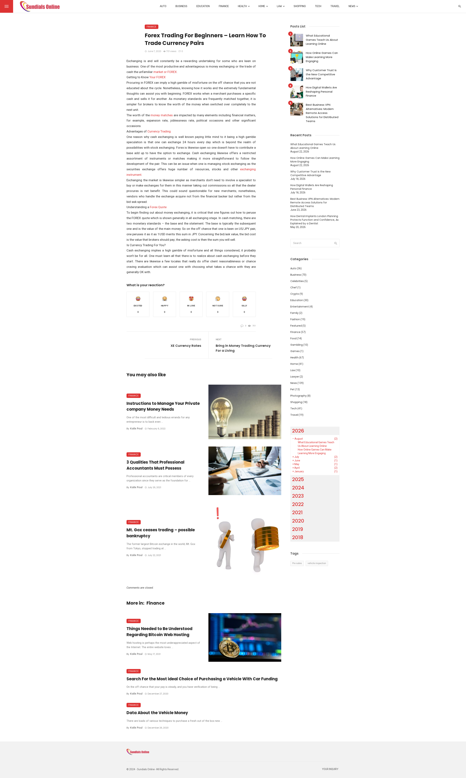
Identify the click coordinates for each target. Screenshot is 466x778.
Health (242, 6)
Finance (224, 6)
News (352, 6)
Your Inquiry (330, 769)
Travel (334, 6)
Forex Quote (158, 207)
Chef (293, 287)
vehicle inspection (317, 563)
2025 (298, 479)
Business (181, 6)
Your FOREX (157, 77)
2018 (297, 537)
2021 (297, 512)
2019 (297, 529)
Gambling (296, 345)
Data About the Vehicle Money (157, 713)
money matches (162, 115)
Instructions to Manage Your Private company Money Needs (163, 406)
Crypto (294, 294)
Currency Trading (159, 131)
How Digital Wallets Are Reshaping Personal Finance (321, 92)
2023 (298, 495)
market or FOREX (165, 72)
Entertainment (299, 306)
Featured (296, 326)
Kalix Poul (136, 428)
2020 (298, 520)
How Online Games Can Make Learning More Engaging (322, 57)
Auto (163, 6)
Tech (318, 6)
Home (261, 6)
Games (295, 351)
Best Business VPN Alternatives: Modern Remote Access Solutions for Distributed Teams (322, 113)
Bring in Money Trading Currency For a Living (243, 348)
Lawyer (294, 376)
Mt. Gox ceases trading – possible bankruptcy (161, 533)
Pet (292, 389)
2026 (298, 430)
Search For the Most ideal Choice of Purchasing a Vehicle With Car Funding (202, 679)
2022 (298, 504)
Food (293, 338)
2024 (298, 487)
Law (279, 6)
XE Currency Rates (186, 345)
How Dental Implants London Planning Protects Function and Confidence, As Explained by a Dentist (314, 219)
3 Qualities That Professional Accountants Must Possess (155, 465)
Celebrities (297, 281)
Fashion (295, 319)
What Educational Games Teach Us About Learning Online (322, 40)
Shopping (300, 6)
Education (203, 6)
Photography (298, 396)
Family (294, 313)
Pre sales (297, 563)
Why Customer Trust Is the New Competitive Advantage (321, 74)
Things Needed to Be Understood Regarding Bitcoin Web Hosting (159, 632)
